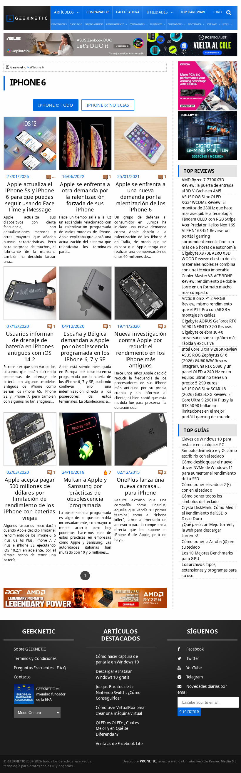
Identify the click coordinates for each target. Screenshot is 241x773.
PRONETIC (148, 761)
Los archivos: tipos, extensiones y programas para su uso (209, 570)
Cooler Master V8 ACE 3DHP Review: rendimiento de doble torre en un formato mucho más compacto (209, 284)
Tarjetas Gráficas (94, 24)
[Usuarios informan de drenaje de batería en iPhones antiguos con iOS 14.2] (30, 267)
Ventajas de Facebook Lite (119, 743)
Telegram (194, 677)
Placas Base (76, 24)
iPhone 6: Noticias (108, 105)
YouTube (194, 668)
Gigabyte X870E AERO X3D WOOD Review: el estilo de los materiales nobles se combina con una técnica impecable (208, 262)
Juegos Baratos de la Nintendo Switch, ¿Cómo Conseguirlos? (118, 692)
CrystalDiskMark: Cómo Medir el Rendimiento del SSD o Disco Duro (209, 513)
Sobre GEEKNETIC (30, 649)
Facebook (195, 649)
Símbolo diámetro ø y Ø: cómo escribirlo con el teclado (209, 453)
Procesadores (59, 24)
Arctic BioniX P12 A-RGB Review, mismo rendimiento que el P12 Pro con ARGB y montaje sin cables (207, 307)
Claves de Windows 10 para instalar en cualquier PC (206, 441)
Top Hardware (193, 12)
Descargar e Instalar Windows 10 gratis (114, 674)
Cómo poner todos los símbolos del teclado (202, 498)
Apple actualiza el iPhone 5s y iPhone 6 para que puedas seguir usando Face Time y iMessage (30, 197)
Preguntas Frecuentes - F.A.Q (40, 668)
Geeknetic (18, 67)
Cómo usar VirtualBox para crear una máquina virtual (120, 710)
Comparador (97, 12)
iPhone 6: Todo (55, 105)
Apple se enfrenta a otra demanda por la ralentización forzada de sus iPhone (85, 197)
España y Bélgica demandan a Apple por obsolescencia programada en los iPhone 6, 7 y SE (85, 346)
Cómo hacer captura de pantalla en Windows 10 (117, 659)
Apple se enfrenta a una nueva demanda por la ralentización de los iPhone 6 (140, 197)
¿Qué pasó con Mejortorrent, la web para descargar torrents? (208, 530)
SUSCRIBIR (189, 712)
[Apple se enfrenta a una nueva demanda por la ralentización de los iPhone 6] (140, 118)
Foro (217, 12)
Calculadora (128, 12)
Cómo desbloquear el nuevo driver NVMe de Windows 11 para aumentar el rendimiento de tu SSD (209, 470)
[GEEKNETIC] (26, 18)
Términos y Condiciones (35, 658)
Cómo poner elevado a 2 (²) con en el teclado (206, 487)
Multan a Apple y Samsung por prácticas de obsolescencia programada (85, 492)
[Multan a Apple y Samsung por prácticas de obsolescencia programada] (85, 413)
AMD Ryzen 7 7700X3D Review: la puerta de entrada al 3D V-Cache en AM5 (207, 185)
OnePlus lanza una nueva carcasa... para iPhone (140, 486)
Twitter (192, 658)
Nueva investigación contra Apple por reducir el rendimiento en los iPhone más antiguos (140, 349)
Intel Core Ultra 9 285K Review (209, 349)
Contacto (22, 677)
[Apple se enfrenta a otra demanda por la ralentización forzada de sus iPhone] (85, 118)
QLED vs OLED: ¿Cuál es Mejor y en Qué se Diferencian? (117, 728)
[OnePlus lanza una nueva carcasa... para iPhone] (140, 413)
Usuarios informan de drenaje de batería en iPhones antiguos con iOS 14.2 (30, 346)
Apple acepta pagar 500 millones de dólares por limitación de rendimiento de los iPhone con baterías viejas (29, 498)
